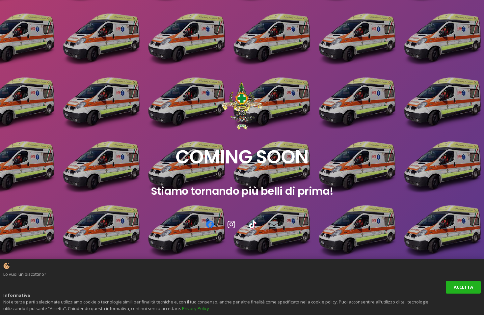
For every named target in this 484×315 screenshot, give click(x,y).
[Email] (274, 224)
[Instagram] (231, 224)
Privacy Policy (195, 308)
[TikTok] (252, 224)
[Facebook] (210, 224)
